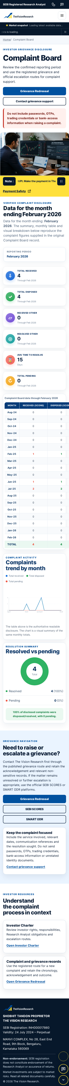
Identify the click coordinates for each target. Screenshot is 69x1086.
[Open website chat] (63, 1069)
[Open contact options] (63, 1080)
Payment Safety (14, 191)
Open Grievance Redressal (25, 981)
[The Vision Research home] (28, 15)
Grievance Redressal (34, 91)
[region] (34, 471)
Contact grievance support (34, 101)
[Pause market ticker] (65, 31)
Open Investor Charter (22, 945)
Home (6, 39)
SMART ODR (44, 819)
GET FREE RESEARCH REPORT (63, 1056)
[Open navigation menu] (62, 15)
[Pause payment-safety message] (61, 181)
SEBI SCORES (44, 809)
